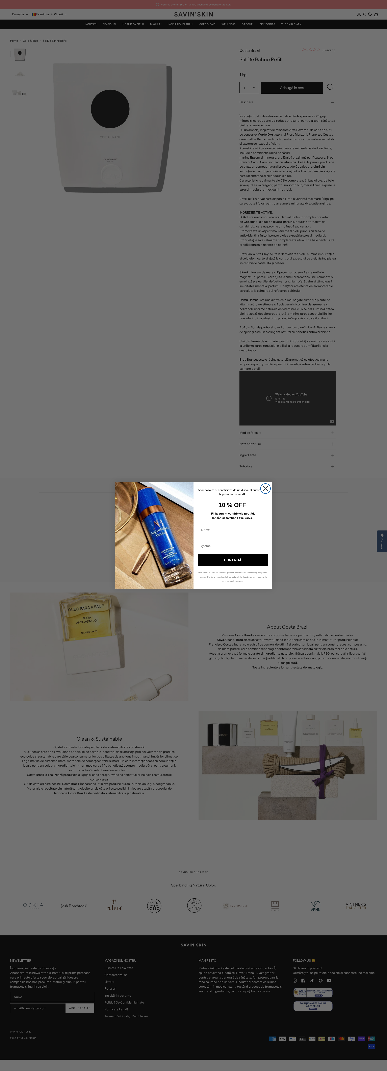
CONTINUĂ (232, 560)
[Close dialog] (265, 489)
